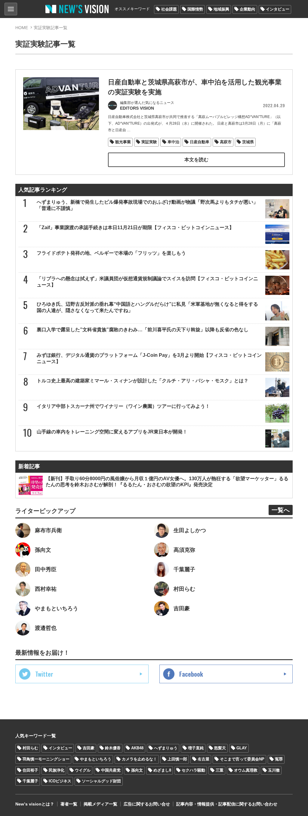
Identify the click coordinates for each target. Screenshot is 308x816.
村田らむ (30, 748)
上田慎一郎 (177, 759)
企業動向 (247, 9)
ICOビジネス (60, 781)
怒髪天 (220, 748)
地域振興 (221, 9)
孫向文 (137, 770)
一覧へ (281, 510)
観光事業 (123, 142)
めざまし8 (162, 770)
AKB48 (137, 748)
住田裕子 (30, 770)
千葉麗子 (30, 781)
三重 (219, 770)
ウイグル (83, 770)
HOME (21, 27)
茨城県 (248, 142)
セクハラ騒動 (193, 770)
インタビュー (277, 9)
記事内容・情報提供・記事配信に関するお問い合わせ (226, 804)
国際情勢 (195, 9)
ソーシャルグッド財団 (101, 781)
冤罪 (279, 759)
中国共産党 (111, 770)
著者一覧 (68, 804)
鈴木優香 (113, 748)
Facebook (191, 673)
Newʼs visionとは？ (34, 804)
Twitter (44, 673)
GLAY (241, 748)
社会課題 (169, 9)
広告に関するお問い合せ (147, 804)
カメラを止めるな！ (139, 759)
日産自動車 (199, 142)
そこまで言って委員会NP (242, 759)
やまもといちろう (95, 759)
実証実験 (149, 142)
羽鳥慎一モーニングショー (46, 759)
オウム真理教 (245, 770)
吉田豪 (88, 748)
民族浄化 (56, 770)
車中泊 (173, 142)
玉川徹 (274, 770)
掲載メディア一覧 (100, 804)
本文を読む (196, 159)
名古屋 (203, 759)
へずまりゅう (165, 748)
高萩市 (226, 142)
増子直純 (196, 748)
